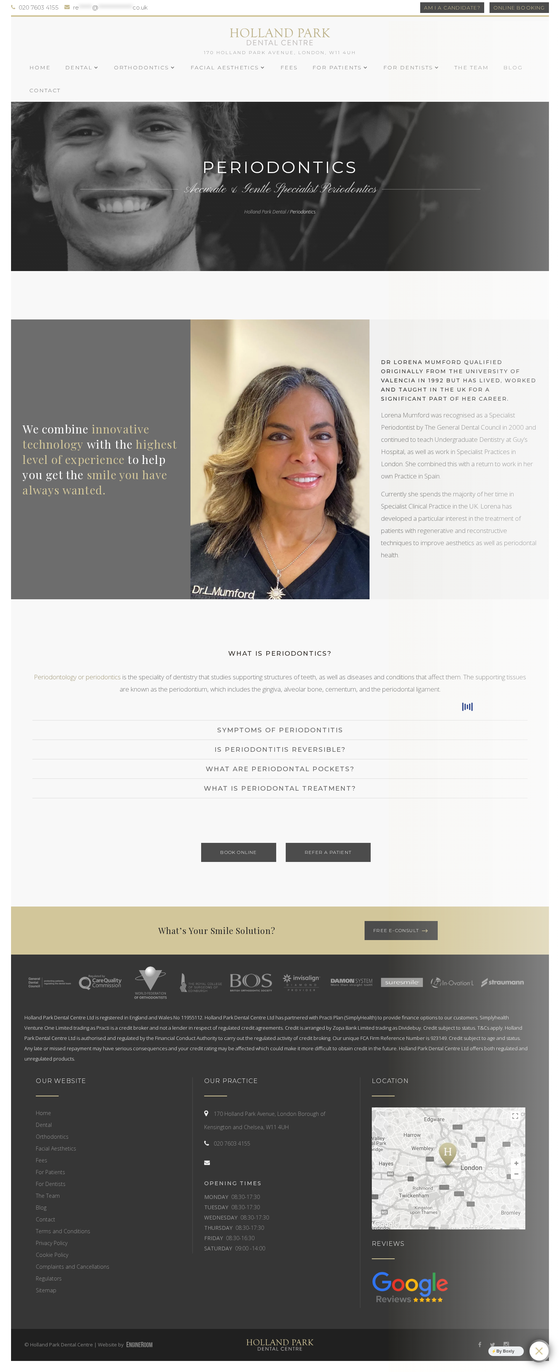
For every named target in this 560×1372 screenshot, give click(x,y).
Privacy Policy (51, 1243)
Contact (45, 1219)
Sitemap (46, 1290)
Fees (41, 1160)
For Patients (50, 1172)
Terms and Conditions (63, 1231)
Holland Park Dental (265, 211)
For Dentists (51, 1183)
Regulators (49, 1278)
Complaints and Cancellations (72, 1266)
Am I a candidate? (452, 8)
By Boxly (505, 1351)
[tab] (280, 653)
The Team (48, 1195)
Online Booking (519, 8)
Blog (41, 1207)
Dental (44, 1124)
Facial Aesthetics (56, 1148)
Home (43, 1113)
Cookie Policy (52, 1254)
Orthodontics (52, 1136)
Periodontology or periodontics (77, 676)
